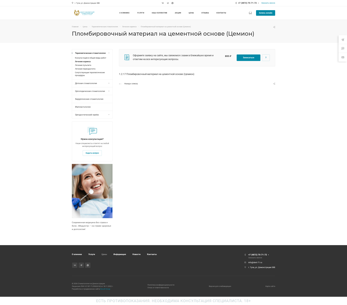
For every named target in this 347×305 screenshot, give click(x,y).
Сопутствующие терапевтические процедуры (90, 73)
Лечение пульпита (83, 65)
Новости (136, 254)
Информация (119, 254)
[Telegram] (167, 3)
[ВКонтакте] (162, 3)
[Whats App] (172, 3)
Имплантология (83, 107)
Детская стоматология (86, 83)
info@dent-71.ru (255, 262)
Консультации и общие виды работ (90, 58)
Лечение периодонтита (85, 69)
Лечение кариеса (83, 61)
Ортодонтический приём (87, 115)
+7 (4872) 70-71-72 (247, 3)
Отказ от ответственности (158, 288)
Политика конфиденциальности (160, 285)
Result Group (105, 289)
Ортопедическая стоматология (90, 91)
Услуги (91, 254)
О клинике (77, 254)
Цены (104, 254)
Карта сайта (270, 286)
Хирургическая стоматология (89, 99)
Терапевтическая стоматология (90, 53)
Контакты (152, 254)
